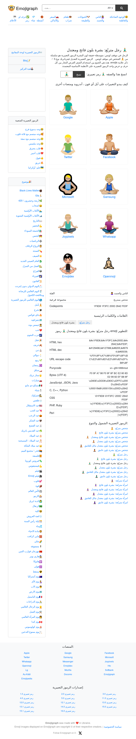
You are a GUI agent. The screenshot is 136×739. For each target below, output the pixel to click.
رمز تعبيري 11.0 (109, 698)
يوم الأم (37, 581)
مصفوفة (36, 546)
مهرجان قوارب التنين (30, 551)
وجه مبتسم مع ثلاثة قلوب (29, 134)
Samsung (109, 197)
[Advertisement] (68, 36)
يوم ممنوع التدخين (31, 631)
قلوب (38, 481)
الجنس (37, 235)
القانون (37, 281)
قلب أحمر (37, 153)
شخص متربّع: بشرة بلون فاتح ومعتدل (107, 437)
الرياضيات (36, 240)
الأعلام (13, 18)
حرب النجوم (34, 335)
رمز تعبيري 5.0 (68, 698)
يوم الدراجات (34, 601)
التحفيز (37, 225)
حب (38, 329)
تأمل (38, 304)
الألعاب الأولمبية (33, 210)
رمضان (37, 365)
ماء (39, 526)
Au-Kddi (27, 674)
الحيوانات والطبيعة (84, 18)
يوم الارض (35, 591)
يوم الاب (36, 586)
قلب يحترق (36, 148)
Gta (38, 195)
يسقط (37, 571)
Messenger (68, 661)
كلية (38, 511)
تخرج (38, 309)
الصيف (37, 255)
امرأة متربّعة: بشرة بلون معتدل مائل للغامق (104, 498)
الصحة (37, 250)
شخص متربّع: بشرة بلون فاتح (111, 432)
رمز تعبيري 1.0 (26, 693)
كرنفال (37, 506)
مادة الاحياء (35, 531)
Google (68, 117)
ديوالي (37, 355)
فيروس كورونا (33, 460)
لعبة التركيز (26, 68)
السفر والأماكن (54, 18)
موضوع (26, 181)
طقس (37, 400)
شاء (33, 18)
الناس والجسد (100, 18)
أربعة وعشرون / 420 (30, 200)
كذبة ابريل (35, 501)
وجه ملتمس (36, 143)
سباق (38, 370)
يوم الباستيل (34, 596)
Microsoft (68, 197)
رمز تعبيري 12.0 (27, 702)
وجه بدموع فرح (34, 129)
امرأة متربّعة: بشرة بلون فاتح (111, 484)
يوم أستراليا (35, 576)
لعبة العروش (34, 516)
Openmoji (109, 276)
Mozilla (68, 669)
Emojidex (68, 276)
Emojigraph (27, 8)
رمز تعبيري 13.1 (27, 706)
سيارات (37, 380)
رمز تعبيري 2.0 (68, 693)
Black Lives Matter (31, 190)
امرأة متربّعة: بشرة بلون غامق (110, 502)
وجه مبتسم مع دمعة (32, 138)
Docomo (68, 674)
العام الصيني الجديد (31, 260)
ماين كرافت (34, 536)
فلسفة (37, 455)
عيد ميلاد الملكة (33, 445)
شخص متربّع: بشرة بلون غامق (110, 450)
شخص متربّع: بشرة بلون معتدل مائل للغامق (104, 445)
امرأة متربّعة (119, 480)
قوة (39, 485)
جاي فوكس (35, 314)
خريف (37, 345)
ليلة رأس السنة (33, 521)
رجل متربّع (85, 322)
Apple (109, 117)
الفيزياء (37, 276)
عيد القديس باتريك (31, 430)
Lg (27, 669)
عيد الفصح (35, 425)
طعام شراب (68, 18)
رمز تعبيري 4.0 (26, 698)
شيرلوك (36, 395)
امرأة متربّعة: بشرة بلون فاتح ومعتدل (107, 489)
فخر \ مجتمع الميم (31, 450)
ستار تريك (35, 375)
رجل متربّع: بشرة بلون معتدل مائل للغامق (105, 471)
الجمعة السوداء (33, 230)
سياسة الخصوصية (113, 726)
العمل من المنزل (32, 266)
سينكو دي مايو (33, 385)
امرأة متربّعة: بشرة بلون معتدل (110, 493)
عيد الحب (36, 410)
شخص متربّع (119, 428)
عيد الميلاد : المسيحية (30, 440)
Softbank (109, 669)
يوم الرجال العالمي (31, 606)
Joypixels (68, 236)
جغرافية (36, 319)
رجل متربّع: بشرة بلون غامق (111, 476)
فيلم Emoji (35, 475)
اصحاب (37, 205)
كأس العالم (35, 490)
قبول (39, 158)
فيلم (38, 470)
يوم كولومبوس (33, 626)
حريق (39, 162)
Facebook (109, 157)
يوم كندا (36, 621)
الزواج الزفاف (33, 245)
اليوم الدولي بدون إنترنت (28, 286)
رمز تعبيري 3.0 (109, 693)
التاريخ (37, 220)
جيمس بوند (35, 324)
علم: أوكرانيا (35, 167)
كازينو (38, 496)
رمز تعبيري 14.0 (68, 706)
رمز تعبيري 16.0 (68, 710)
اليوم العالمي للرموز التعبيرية (26, 299)
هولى (38, 566)
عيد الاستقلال (34, 405)
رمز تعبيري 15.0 (109, 706)
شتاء (38, 390)
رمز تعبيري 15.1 (27, 710)
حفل (38, 340)
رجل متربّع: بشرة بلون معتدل (111, 467)
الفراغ (37, 271)
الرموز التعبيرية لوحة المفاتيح (26, 52)
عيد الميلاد (35, 435)
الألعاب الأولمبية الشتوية (29, 215)
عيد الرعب (35, 415)
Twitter (68, 157)
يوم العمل (35, 611)
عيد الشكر (35, 420)
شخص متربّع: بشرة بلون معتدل (110, 441)
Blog (26, 60)
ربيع (38, 360)
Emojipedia (26, 678)
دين (39, 350)
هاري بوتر (36, 556)
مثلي (38, 541)
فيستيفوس (35, 465)
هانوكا (37, 561)
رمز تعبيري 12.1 (68, 702)
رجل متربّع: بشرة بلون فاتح (112, 458)
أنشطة (40, 18)
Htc (109, 665)
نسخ (79, 73)
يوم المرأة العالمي (32, 616)
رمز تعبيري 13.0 (109, 702)
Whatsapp (109, 236)
